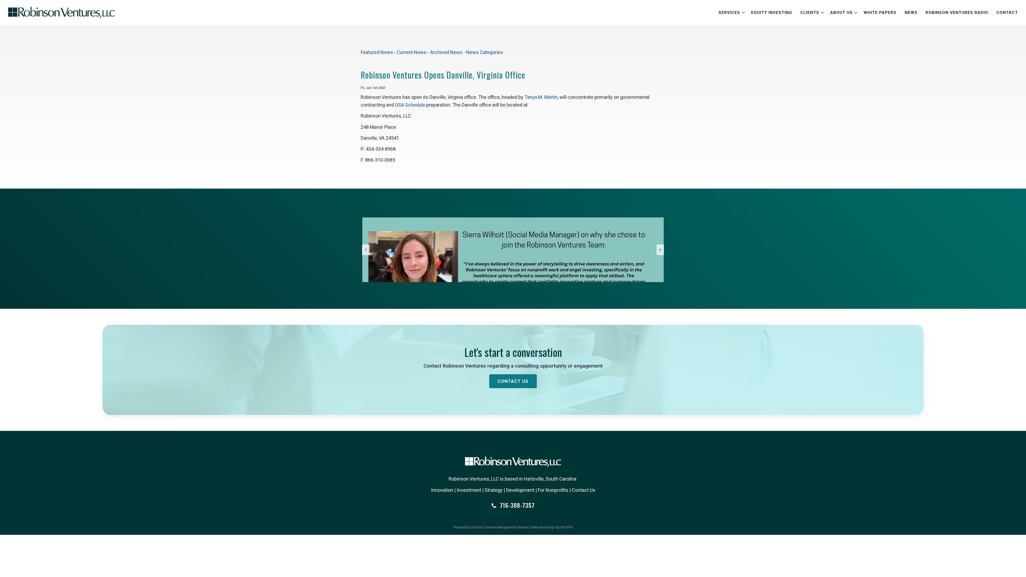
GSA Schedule (410, 105)
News (911, 12)
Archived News (446, 52)
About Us (841, 12)
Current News (411, 52)
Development (520, 490)
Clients (809, 12)
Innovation (442, 490)
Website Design (543, 527)
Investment (469, 490)
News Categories (484, 52)
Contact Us (513, 381)
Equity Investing (771, 12)
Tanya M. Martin (541, 97)
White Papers (880, 12)
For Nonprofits (553, 490)
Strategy (494, 490)
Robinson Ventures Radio (957, 12)
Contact (1007, 12)
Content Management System (506, 527)
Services (729, 12)
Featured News (377, 52)
